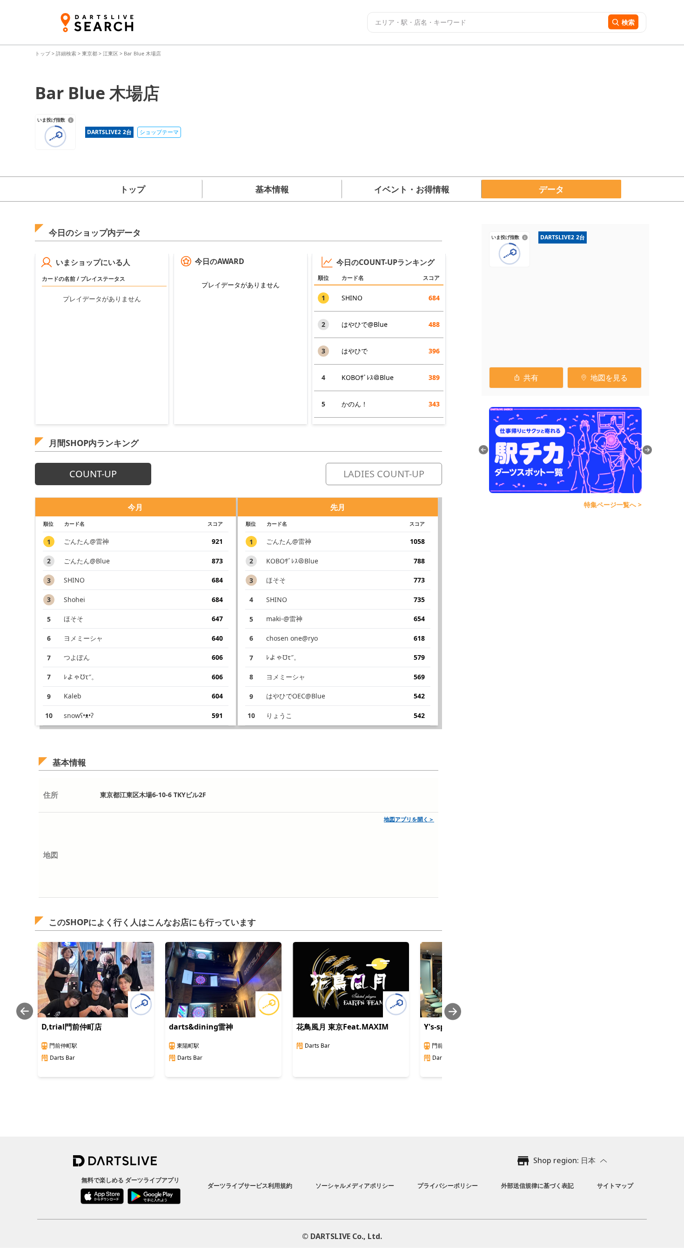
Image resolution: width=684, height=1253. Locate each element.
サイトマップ (615, 1185)
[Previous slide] (25, 1011)
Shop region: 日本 (564, 1160)
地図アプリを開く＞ (409, 819)
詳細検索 (67, 53)
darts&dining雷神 (201, 1027)
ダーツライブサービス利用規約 (250, 1185)
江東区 (110, 53)
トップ (43, 53)
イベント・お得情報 (411, 189)
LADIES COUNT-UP (383, 473)
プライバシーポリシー (447, 1185)
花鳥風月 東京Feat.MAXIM (342, 1027)
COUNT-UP (93, 473)
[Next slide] (453, 1011)
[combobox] (486, 22)
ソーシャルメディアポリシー (354, 1185)
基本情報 (272, 189)
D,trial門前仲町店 (71, 1027)
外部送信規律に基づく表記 (537, 1185)
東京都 (89, 53)
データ (551, 189)
